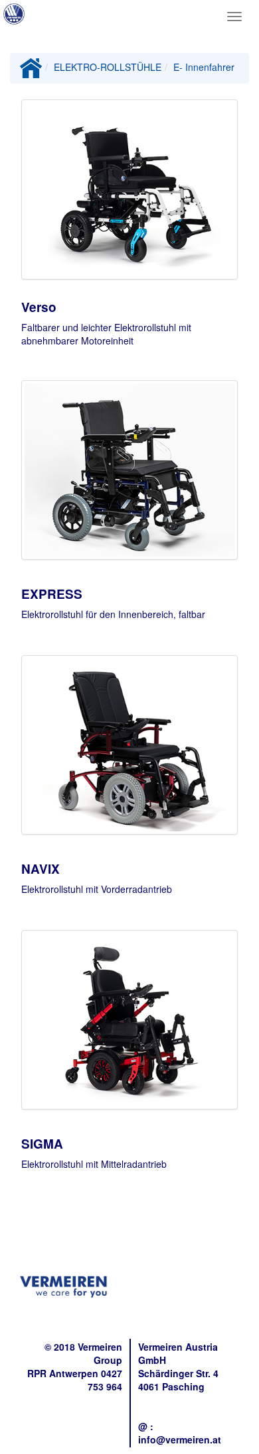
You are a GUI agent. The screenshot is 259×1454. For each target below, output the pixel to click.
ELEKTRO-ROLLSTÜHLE (107, 67)
